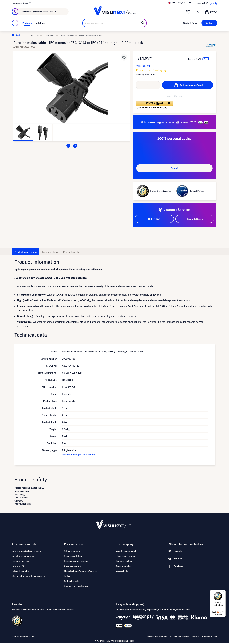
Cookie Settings (209, 636)
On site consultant (72, 565)
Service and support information (78, 454)
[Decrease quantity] (139, 85)
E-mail (174, 168)
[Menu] (15, 23)
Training (68, 576)
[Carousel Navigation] (71, 146)
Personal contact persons (76, 560)
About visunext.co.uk (126, 550)
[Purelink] (211, 45)
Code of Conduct (124, 565)
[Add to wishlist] (124, 57)
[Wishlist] (188, 12)
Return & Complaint (21, 571)
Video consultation (73, 555)
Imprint (195, 636)
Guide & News (195, 219)
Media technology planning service (80, 571)
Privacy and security (180, 636)
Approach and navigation (76, 586)
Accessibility (122, 571)
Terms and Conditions (157, 636)
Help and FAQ (18, 565)
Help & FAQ (154, 219)
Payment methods (20, 560)
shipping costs (126, 640)
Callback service (72, 581)
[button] (154, 105)
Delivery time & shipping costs (26, 550)
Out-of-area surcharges (23, 555)
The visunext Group (125, 555)
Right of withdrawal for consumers (28, 576)
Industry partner (124, 560)
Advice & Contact (72, 550)
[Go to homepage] (114, 12)
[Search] (142, 23)
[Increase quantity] (157, 85)
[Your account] (197, 12)
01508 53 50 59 (49, 11)
